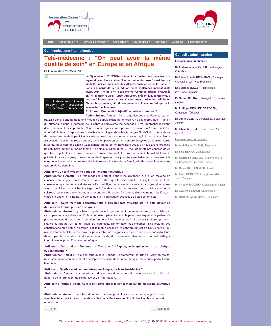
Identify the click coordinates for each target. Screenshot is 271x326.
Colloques (120, 41)
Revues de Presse (95, 41)
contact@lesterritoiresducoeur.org (190, 321)
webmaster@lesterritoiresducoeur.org (99, 321)
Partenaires (141, 41)
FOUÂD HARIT (76, 71)
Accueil (50, 41)
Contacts (177, 41)
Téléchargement (198, 41)
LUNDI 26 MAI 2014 (53, 71)
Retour (52, 309)
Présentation (67, 41)
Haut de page (162, 309)
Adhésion (161, 41)
